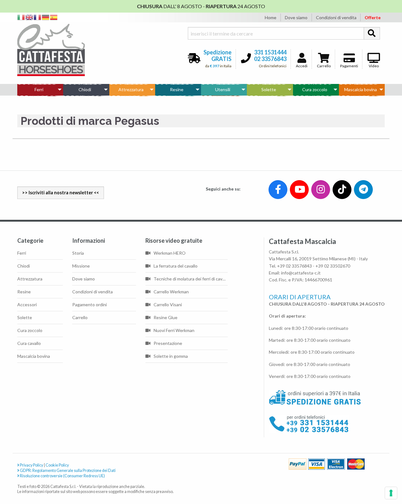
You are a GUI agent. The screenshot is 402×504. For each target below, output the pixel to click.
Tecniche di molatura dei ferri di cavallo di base (191, 278)
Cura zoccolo (314, 89)
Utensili (222, 89)
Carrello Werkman (171, 291)
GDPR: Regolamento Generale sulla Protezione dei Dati (67, 470)
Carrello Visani (168, 304)
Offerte (373, 17)
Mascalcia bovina (360, 89)
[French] (38, 16)
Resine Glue (165, 317)
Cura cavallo (29, 343)
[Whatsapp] (10, 485)
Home (270, 17)
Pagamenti (349, 66)
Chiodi (85, 89)
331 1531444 (270, 52)
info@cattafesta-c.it (301, 272)
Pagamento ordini (89, 304)
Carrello (324, 66)
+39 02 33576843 (294, 266)
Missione (81, 266)
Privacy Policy (31, 465)
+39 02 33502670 (332, 266)
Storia (78, 253)
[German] (46, 16)
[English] (29, 16)
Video (374, 66)
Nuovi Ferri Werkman (174, 330)
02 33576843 (270, 59)
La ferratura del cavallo (176, 266)
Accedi (301, 66)
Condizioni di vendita (336, 17)
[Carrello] (371, 476)
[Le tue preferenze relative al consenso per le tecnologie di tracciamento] (391, 493)
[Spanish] (54, 16)
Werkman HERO (170, 253)
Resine (176, 89)
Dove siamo (296, 17)
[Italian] (21, 16)
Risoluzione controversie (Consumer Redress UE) (62, 476)
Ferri (39, 89)
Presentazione (168, 343)
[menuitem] (40, 89)
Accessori (27, 304)
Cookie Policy (57, 465)
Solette (268, 89)
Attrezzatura (131, 89)
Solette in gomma (171, 356)
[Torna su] (390, 476)
